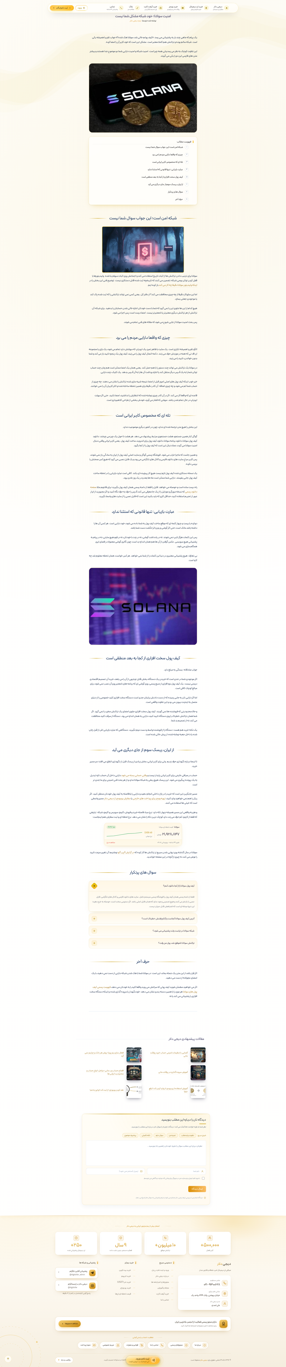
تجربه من (172, 1135)
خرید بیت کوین (125, 1270)
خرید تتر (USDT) (124, 1282)
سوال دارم (159, 1135)
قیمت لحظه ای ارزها (123, 1293)
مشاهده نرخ (111, 842)
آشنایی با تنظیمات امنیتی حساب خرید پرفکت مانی (169, 1054)
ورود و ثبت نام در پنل (160, 1270)
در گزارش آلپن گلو (126, 852)
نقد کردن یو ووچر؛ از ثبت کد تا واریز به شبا (107, 1090)
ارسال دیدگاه (197, 1189)
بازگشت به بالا (66, 1360)
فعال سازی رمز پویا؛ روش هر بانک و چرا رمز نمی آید (104, 1054)
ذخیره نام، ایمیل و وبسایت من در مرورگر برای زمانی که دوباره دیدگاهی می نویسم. (172, 1178)
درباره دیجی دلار (162, 1276)
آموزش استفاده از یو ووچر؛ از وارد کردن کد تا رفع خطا (168, 1090)
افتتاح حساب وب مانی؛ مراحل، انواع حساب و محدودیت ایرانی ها (105, 1072)
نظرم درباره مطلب (187, 1135)
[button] (8, 1359)
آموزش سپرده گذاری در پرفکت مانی (173, 1072)
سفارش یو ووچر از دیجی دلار (117, 799)
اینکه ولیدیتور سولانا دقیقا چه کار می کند (178, 285)
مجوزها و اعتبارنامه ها (160, 1282)
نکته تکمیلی (146, 1135)
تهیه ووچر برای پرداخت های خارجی (149, 799)
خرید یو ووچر (125, 1288)
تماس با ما (165, 1299)
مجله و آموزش (163, 1288)
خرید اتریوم (126, 1276)
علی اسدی (216, 1305)
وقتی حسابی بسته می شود (134, 775)
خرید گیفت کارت (162, 1293)
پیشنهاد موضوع (130, 1135)
